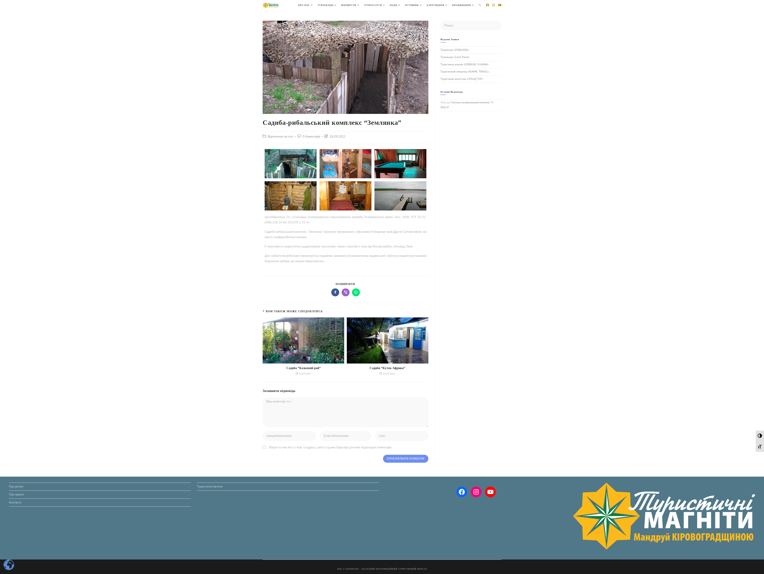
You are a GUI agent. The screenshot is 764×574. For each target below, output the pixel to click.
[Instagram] (476, 492)
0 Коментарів (311, 136)
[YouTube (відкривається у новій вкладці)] (499, 5)
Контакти (15, 502)
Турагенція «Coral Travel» (454, 57)
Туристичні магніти (210, 486)
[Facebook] (461, 492)
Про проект (16, 494)
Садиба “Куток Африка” (387, 368)
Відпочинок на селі (280, 136)
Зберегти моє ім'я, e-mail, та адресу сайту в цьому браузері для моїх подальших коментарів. (330, 447)
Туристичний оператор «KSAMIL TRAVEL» (464, 72)
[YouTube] (490, 492)
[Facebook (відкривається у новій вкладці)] (487, 5)
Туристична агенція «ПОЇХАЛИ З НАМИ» (464, 64)
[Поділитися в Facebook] (335, 292)
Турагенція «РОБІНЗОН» (454, 50)
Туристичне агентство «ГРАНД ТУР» (461, 79)
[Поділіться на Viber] (346, 292)
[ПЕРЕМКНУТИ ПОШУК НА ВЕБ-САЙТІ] (480, 5)
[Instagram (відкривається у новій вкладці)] (493, 5)
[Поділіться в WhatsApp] (356, 292)
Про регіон (16, 486)
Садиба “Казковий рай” (303, 368)
